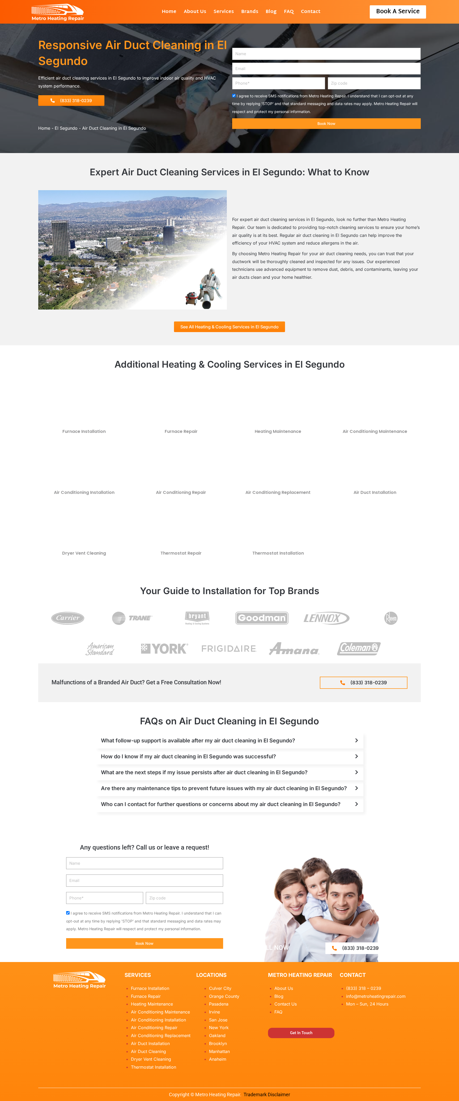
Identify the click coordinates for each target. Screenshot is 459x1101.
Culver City (220, 988)
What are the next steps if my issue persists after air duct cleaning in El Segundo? (204, 772)
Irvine (214, 1012)
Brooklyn (218, 1043)
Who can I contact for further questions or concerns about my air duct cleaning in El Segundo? (221, 804)
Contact (310, 11)
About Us (195, 11)
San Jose (218, 1019)
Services (224, 11)
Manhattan (219, 1051)
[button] (229, 740)
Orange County (224, 996)
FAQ (289, 11)
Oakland (217, 1035)
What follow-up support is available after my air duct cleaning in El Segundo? (198, 740)
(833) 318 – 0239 (363, 988)
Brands (249, 11)
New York (219, 1027)
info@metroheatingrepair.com (376, 996)
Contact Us (285, 1004)
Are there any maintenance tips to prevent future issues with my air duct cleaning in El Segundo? (224, 788)
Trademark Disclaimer (267, 1094)
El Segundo (66, 128)
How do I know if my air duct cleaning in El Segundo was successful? (188, 756)
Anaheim (217, 1059)
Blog (271, 11)
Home (169, 11)
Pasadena (218, 1004)
